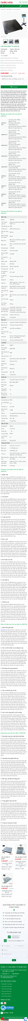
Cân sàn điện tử (16, 9)
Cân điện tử (9, 9)
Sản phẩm (5, 1012)
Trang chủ (3, 9)
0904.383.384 (15, 937)
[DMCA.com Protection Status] (4, 1020)
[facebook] (2, 1003)
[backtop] (26, 409)
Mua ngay (15, 87)
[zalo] (25, 1019)
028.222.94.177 (5, 973)
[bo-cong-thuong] (14, 1008)
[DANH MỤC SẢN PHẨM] (2, 6)
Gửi (14, 960)
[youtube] (5, 1003)
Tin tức (11, 1012)
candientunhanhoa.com (7, 977)
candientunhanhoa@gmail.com (16, 940)
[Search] (20, 2)
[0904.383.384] (2, 1018)
